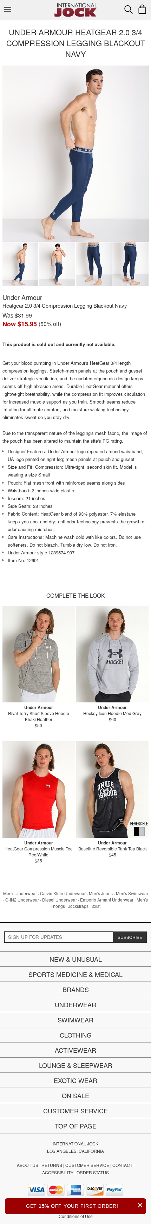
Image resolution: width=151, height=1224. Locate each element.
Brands (76, 989)
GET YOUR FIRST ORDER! (84, 1205)
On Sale (75, 1095)
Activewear (75, 1049)
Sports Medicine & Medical (75, 974)
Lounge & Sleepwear (75, 1065)
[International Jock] (75, 5)
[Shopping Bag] (142, 9)
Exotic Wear (75, 1080)
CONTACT (122, 1165)
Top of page (76, 1125)
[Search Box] (128, 9)
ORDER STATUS (93, 1172)
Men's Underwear (20, 893)
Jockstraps (78, 906)
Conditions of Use (76, 1216)
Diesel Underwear (59, 900)
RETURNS (51, 1165)
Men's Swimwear (132, 893)
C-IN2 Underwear (22, 900)
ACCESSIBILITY (57, 1172)
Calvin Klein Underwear (63, 893)
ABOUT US (27, 1165)
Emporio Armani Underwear (106, 900)
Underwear (75, 1004)
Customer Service (75, 1110)
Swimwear (75, 1019)
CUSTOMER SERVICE (87, 1165)
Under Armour (22, 297)
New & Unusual (76, 959)
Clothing (76, 1034)
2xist (96, 906)
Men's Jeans (101, 893)
